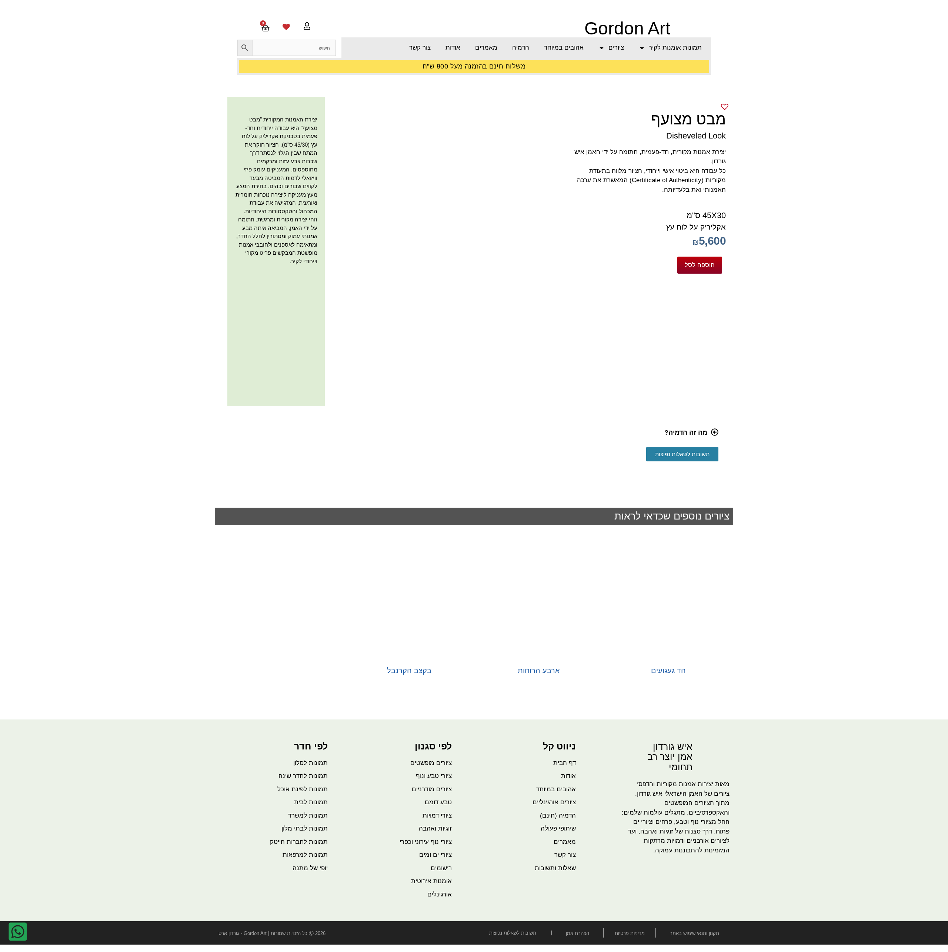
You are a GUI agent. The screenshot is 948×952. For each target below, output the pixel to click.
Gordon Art (627, 28)
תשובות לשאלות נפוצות (512, 933)
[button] (471, 434)
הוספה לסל (700, 264)
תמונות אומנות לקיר (675, 47)
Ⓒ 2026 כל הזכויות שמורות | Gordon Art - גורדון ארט (272, 933)
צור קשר (420, 47)
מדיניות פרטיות (630, 933)
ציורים (616, 47)
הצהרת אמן (577, 933)
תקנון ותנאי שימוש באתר (694, 933)
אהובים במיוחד (564, 47)
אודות (452, 47)
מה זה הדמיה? (685, 432)
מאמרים (486, 47)
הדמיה (520, 47)
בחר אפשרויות (668, 682)
